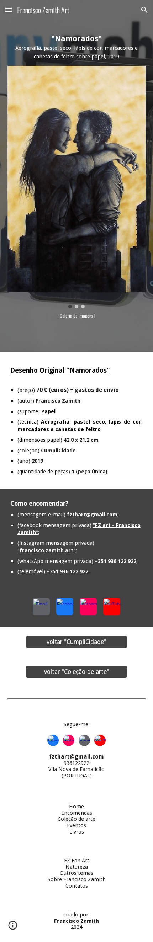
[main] (76, 47)
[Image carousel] (76, 187)
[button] (8, 10)
